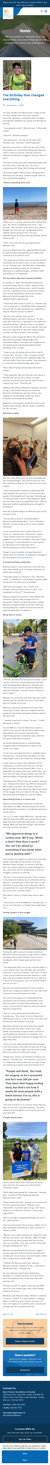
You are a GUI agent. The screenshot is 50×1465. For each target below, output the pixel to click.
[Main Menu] (46, 11)
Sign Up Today (25, 1439)
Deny (25, 1460)
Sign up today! (28, 5)
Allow (25, 1453)
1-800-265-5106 (18, 1404)
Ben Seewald (30, 1250)
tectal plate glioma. (24, 557)
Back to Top (8, 1314)
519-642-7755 (16, 1407)
